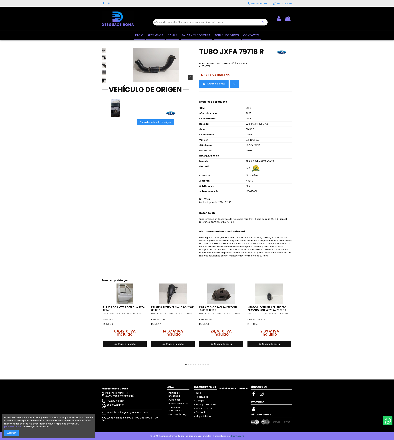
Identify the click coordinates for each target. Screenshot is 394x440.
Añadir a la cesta (216, 83)
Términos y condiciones (175, 409)
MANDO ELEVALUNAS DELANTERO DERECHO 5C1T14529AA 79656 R (266, 308)
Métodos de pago (178, 414)
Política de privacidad (174, 394)
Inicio (198, 392)
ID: (200, 66)
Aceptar (11, 432)
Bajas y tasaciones (206, 404)
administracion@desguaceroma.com (127, 412)
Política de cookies (179, 403)
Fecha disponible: (208, 202)
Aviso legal (174, 399)
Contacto (201, 412)
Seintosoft (237, 436)
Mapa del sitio (203, 416)
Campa (200, 400)
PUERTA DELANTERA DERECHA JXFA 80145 (124, 308)
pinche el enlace (13, 426)
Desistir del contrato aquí (233, 388)
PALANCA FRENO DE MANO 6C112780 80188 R (172, 308)
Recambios (202, 396)
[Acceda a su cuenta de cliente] (254, 409)
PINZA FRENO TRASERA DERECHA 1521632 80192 (218, 308)
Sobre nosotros (204, 408)
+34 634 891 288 (115, 401)
